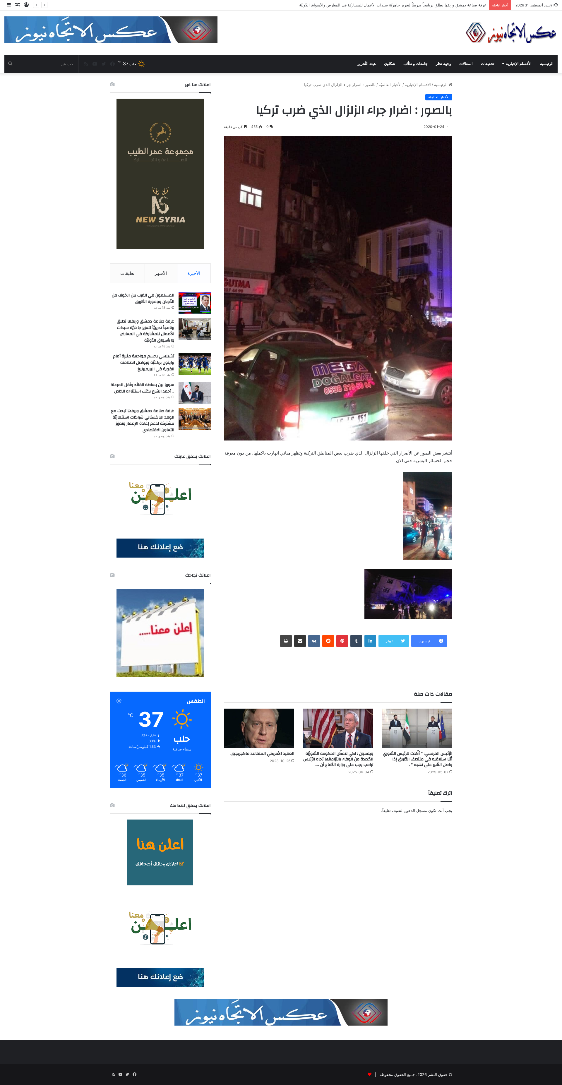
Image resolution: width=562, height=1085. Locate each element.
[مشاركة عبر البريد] (300, 641)
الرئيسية (547, 63)
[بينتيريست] (342, 641)
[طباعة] (286, 641)
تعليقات (127, 273)
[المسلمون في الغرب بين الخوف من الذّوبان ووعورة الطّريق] (195, 303)
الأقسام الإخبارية (519, 63)
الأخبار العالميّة (390, 84)
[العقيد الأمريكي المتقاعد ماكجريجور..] (259, 728)
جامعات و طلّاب (415, 63)
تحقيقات (487, 63)
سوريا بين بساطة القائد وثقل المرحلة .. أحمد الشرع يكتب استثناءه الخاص (142, 388)
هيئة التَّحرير (366, 63)
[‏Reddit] (328, 641)
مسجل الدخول (415, 810)
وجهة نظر (443, 63)
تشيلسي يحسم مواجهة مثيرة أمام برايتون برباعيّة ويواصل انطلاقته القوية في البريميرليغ (143, 362)
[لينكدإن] (370, 641)
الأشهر (161, 273)
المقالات (466, 63)
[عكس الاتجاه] (511, 32)
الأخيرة (194, 273)
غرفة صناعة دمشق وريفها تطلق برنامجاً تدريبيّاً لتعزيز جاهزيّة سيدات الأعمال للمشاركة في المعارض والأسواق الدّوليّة (145, 331)
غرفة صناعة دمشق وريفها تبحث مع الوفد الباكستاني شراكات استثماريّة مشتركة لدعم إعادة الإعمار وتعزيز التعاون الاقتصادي (142, 420)
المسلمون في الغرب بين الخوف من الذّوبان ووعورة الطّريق (143, 299)
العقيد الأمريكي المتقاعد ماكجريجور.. (262, 753)
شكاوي (389, 63)
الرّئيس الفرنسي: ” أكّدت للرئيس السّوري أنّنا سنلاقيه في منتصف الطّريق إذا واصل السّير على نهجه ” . (417, 759)
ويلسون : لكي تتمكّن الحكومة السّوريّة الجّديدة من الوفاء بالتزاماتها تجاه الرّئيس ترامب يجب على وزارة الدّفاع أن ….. (338, 759)
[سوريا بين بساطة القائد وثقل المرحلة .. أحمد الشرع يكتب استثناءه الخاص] (195, 393)
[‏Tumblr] (356, 641)
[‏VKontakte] (314, 641)
